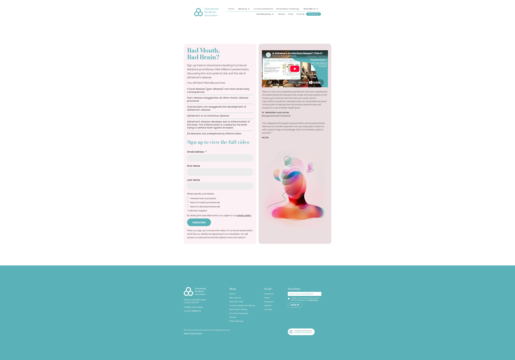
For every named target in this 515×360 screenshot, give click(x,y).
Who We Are (235, 297)
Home (231, 9)
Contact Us (313, 14)
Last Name (193, 180)
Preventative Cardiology (287, 9)
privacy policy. (244, 215)
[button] (244, 9)
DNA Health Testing (238, 309)
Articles (281, 14)
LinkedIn (267, 305)
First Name (193, 166)
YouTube (268, 309)
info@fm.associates (193, 307)
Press (290, 14)
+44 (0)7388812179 (192, 311)
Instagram (269, 301)
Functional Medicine (263, 9)
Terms (186, 333)
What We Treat (236, 301)
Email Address (197, 151)
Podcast (301, 14)
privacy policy (313, 300)
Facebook (269, 293)
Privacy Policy (196, 333)
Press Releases (236, 321)
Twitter (267, 297)
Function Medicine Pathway (242, 305)
